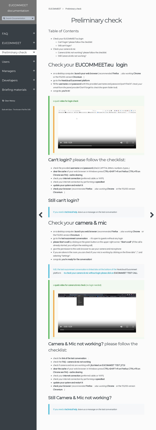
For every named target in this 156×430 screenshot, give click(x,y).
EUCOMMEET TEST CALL (125, 273)
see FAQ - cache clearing (71, 175)
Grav (10, 110)
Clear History (9, 101)
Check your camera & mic (64, 49)
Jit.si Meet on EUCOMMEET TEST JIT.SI (107, 365)
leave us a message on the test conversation (97, 212)
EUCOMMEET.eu (94, 65)
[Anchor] (129, 64)
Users (6, 61)
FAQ (5, 33)
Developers (10, 80)
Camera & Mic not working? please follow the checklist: (82, 52)
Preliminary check (14, 52)
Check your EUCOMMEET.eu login (68, 38)
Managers (9, 71)
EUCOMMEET (11, 43)
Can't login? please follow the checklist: (75, 42)
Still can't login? (65, 45)
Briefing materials (14, 89)
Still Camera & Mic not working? (72, 56)
